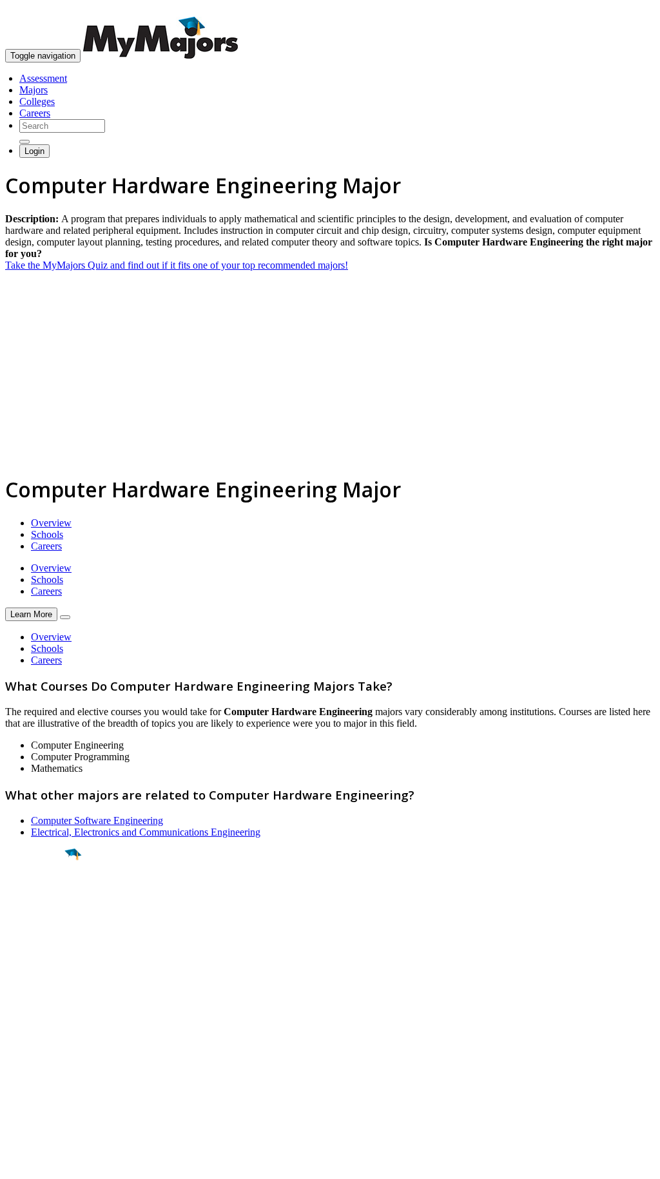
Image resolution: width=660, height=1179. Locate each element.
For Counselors (36, 1039)
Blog (15, 1085)
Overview (51, 522)
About (21, 1002)
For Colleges (31, 1051)
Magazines (27, 1062)
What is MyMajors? (45, 1027)
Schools (47, 534)
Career (38, 954)
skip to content (629, 10)
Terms (17, 1162)
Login (34, 151)
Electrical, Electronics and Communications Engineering (145, 832)
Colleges (37, 101)
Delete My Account (45, 1074)
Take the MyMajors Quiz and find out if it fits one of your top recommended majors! (176, 265)
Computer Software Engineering (97, 820)
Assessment (43, 78)
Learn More (31, 614)
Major (35, 898)
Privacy (52, 1162)
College (39, 926)
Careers (34, 113)
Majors (33, 89)
